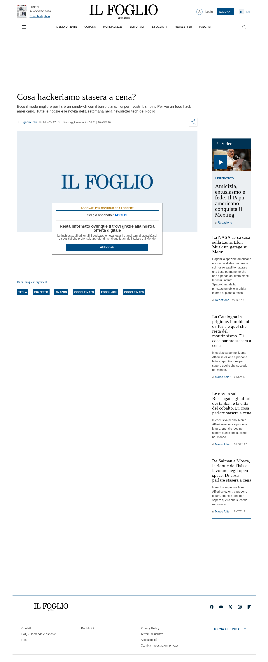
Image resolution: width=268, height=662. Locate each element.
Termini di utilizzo (152, 634)
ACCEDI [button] (121, 215)
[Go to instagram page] (240, 607)
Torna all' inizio (226, 629)
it (241, 11)
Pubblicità (87, 628)
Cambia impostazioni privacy (159, 645)
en (248, 11)
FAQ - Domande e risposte (38, 634)
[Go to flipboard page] (249, 607)
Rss (24, 639)
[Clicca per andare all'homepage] (51, 607)
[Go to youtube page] (221, 607)
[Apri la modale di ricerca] (244, 27)
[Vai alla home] (124, 11)
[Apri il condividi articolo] (193, 122)
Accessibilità (149, 639)
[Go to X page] (230, 607)
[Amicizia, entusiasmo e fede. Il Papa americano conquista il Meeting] (231, 160)
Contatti (26, 628)
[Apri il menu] (24, 27)
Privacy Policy (150, 628)
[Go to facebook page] (211, 607)
